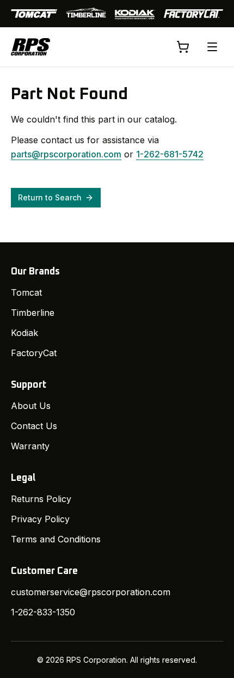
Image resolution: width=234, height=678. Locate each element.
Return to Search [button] (50, 197)
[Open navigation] (212, 47)
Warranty (30, 446)
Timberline (32, 312)
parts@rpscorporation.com (66, 154)
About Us (31, 405)
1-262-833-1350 (43, 612)
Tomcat (26, 292)
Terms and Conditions (56, 539)
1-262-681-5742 (170, 154)
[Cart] (183, 47)
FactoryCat (34, 352)
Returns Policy (41, 498)
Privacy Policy (40, 519)
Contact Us (34, 425)
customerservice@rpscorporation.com (90, 592)
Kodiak (24, 332)
